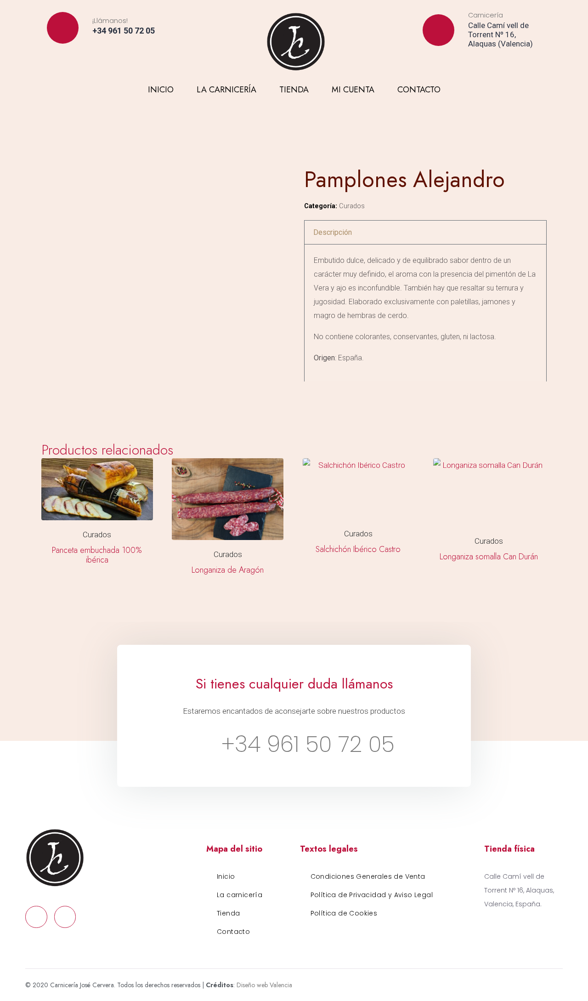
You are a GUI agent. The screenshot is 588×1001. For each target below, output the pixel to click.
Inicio (161, 90)
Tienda (294, 90)
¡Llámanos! (110, 20)
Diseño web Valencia (264, 985)
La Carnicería (226, 90)
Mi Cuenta (353, 90)
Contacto (419, 90)
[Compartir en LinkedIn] (347, 394)
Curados (352, 206)
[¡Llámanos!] (63, 28)
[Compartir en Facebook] (311, 394)
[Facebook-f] (472, 61)
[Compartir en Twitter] (329, 394)
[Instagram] (488, 61)
